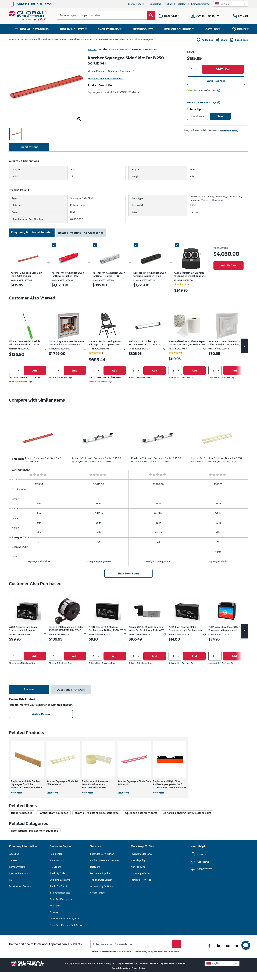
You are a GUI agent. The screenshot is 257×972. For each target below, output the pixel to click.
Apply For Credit (58, 886)
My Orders (55, 867)
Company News (17, 867)
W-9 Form (55, 905)
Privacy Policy (146, 951)
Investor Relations (18, 873)
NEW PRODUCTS (143, 29)
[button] (230, 3)
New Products (138, 867)
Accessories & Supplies (111, 39)
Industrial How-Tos (141, 880)
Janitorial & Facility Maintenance (39, 39)
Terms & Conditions (121, 968)
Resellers (95, 867)
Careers (13, 860)
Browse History (136, 4)
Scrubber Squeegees (141, 39)
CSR (11, 880)
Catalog (181, 4)
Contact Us (155, 4)
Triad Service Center (101, 880)
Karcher (92, 49)
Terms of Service (165, 951)
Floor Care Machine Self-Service (67, 925)
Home (12, 39)
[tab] (29, 147)
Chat (169, 4)
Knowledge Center (200, 4)
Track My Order (58, 873)
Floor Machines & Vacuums (78, 39)
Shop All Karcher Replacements (105, 78)
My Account (56, 860)
